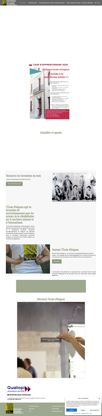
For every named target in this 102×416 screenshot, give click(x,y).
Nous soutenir (57, 261)
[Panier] (95, 3)
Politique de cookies (77, 413)
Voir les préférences (94, 410)
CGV (30, 411)
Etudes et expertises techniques (74, 3)
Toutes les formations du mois (14, 184)
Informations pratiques (33, 406)
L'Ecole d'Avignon (22, 3)
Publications (90, 3)
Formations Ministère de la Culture (46, 3)
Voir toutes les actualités (51, 161)
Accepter (72, 410)
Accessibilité (31, 408)
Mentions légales (55, 408)
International (84, 3)
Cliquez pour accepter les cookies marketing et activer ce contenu (51, 339)
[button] (99, 398)
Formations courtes (32, 3)
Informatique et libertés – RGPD (86, 413)
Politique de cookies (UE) (57, 411)
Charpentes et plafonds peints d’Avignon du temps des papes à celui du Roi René (76, 150)
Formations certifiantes (60, 3)
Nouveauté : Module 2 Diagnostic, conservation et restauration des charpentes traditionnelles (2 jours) (59, 150)
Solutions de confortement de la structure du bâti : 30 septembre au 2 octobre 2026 (25, 150)
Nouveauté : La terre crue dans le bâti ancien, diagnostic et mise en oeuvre (42, 150)
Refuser (83, 410)
